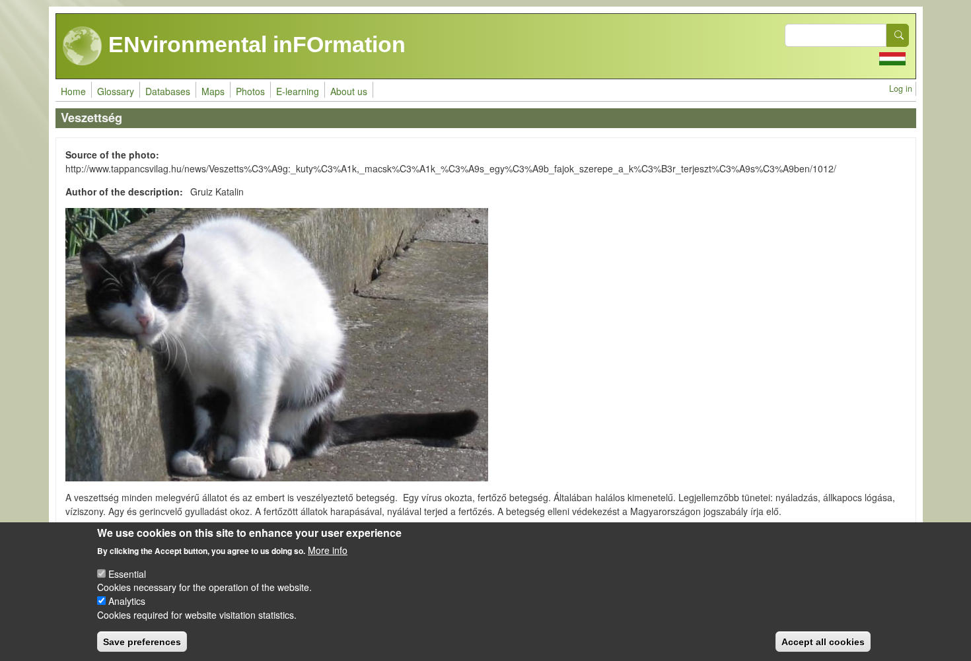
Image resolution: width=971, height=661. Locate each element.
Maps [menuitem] (213, 91)
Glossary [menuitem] (115, 91)
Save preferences (142, 641)
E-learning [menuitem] (297, 91)
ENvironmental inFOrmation (254, 44)
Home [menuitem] (73, 91)
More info (327, 550)
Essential (127, 573)
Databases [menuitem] (167, 91)
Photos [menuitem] (250, 91)
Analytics (126, 601)
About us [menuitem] (348, 91)
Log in (900, 88)
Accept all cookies (823, 641)
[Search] (897, 35)
